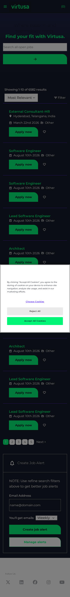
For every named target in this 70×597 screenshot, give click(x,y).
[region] (35, 298)
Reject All (35, 311)
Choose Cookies (35, 301)
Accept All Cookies (35, 321)
